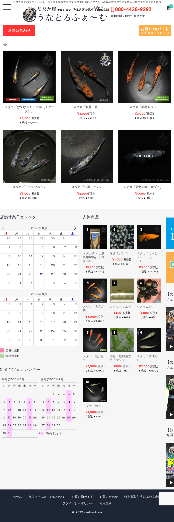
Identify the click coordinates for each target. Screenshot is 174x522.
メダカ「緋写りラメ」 (144, 107)
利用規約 (105, 503)
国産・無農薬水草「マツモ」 (120, 358)
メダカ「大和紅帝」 (93, 308)
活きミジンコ (119, 253)
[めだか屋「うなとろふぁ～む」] (87, 19)
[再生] (171, 347)
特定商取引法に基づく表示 (142, 497)
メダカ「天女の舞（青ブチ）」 (144, 187)
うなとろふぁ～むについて (46, 497)
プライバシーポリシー (77, 503)
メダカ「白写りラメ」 (87, 187)
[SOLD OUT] (144, 180)
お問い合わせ (109, 497)
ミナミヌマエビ (120, 307)
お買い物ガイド (82, 497)
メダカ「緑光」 (93, 406)
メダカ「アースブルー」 (29, 187)
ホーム (17, 497)
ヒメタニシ (144, 307)
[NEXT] (74, 228)
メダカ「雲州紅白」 (93, 358)
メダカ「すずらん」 (147, 358)
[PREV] (4, 228)
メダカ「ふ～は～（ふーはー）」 (147, 257)
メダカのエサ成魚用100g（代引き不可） (94, 257)
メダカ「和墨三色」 (87, 107)
